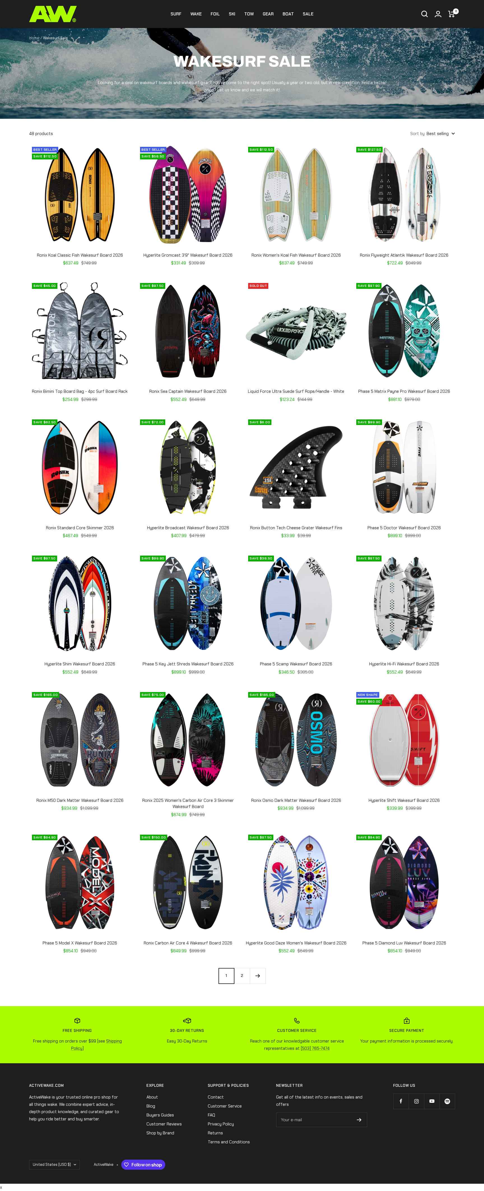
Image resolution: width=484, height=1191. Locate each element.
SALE (308, 14)
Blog (150, 1106)
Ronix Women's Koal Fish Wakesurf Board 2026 (296, 255)
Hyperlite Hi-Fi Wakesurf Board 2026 (404, 664)
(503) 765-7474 (315, 1048)
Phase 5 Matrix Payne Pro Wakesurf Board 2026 (404, 391)
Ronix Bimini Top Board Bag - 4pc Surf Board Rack (80, 391)
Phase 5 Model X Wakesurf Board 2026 (80, 943)
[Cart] (451, 14)
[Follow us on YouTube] (431, 1101)
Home (34, 38)
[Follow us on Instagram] (416, 1101)
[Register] (359, 1120)
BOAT (288, 14)
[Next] (258, 976)
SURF (176, 14)
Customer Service (225, 1106)
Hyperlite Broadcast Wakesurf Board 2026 (188, 528)
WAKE (196, 14)
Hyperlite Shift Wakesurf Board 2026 (404, 800)
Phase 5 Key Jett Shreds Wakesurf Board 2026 (188, 664)
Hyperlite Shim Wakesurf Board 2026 (80, 664)
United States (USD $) (52, 1164)
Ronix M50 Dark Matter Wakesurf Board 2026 (80, 800)
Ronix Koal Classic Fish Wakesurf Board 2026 (80, 255)
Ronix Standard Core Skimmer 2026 (80, 528)
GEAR (268, 14)
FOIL (215, 14)
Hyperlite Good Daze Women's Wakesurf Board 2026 (296, 943)
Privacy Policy (221, 1124)
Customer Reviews (164, 1124)
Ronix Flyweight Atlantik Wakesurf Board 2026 (404, 255)
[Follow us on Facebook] (401, 1101)
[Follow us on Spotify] (447, 1101)
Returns (215, 1133)
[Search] (424, 14)
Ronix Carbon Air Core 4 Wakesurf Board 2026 (188, 943)
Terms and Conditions (229, 1142)
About (152, 1097)
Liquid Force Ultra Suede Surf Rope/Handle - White (296, 391)
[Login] (438, 14)
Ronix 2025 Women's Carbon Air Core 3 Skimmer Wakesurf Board (188, 804)
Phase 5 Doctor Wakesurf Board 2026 (404, 528)
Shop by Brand (160, 1133)
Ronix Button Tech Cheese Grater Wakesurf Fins (296, 528)
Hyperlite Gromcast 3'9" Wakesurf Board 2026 (187, 255)
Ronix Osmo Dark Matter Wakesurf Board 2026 (296, 800)
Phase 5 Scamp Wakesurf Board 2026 (296, 664)
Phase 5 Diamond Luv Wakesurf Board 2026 (404, 943)
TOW (249, 14)
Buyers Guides (160, 1115)
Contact (216, 1097)
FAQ (211, 1115)
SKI (232, 14)
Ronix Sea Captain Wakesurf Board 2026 (188, 391)
